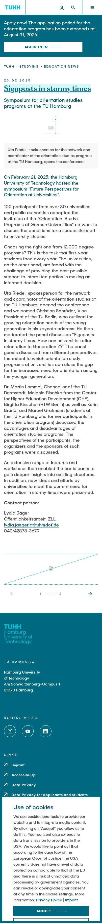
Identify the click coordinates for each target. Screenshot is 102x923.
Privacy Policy (49, 899)
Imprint (71, 899)
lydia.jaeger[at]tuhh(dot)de (31, 524)
